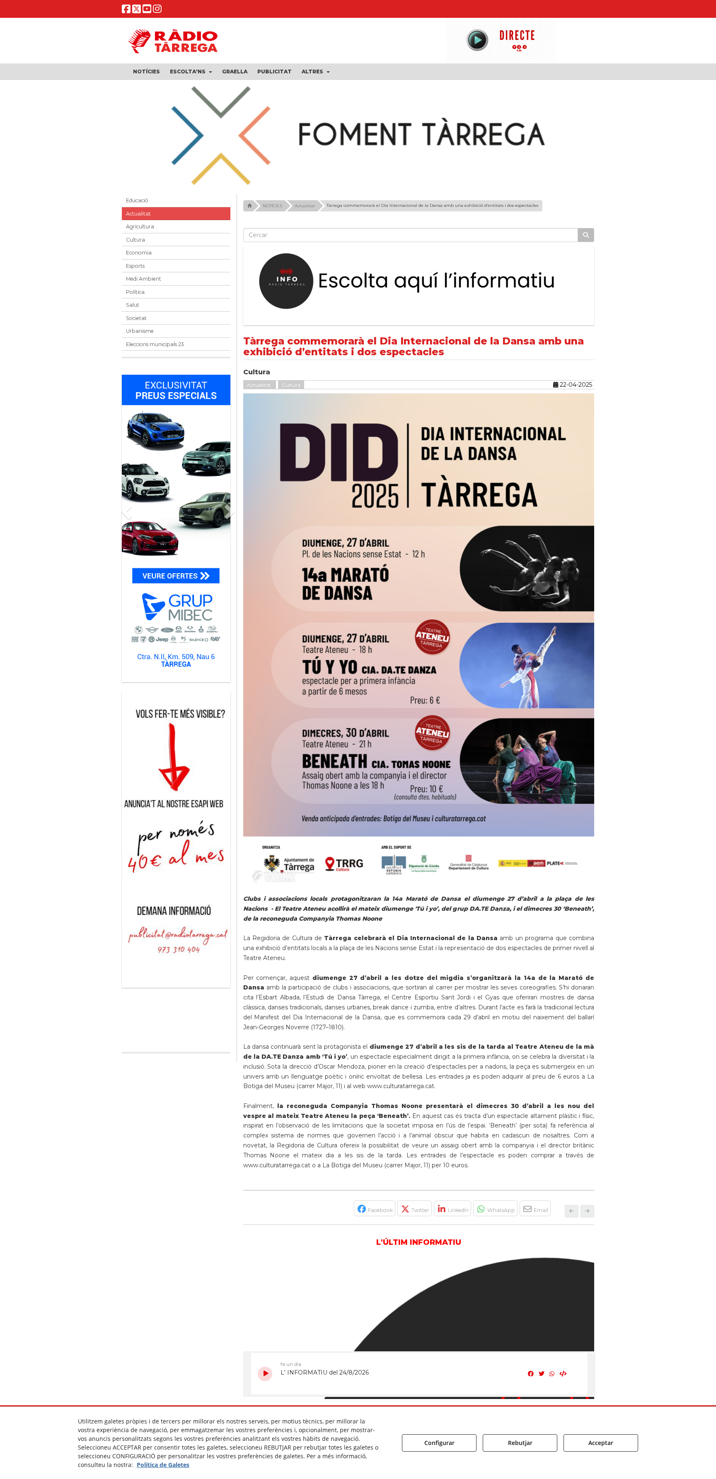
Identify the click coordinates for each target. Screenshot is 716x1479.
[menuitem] (146, 71)
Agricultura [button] (140, 226)
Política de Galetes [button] (163, 1465)
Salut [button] (132, 305)
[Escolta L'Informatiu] (418, 281)
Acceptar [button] (600, 1443)
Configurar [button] (439, 1443)
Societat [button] (136, 318)
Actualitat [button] (138, 214)
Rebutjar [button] (520, 1443)
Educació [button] (137, 200)
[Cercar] (586, 235)
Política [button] (135, 292)
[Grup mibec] (176, 524)
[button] (126, 10)
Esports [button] (135, 266)
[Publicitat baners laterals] (176, 835)
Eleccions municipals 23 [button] (155, 344)
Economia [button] (139, 253)
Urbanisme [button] (140, 331)
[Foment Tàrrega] (358, 134)
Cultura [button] (135, 240)
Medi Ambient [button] (143, 279)
